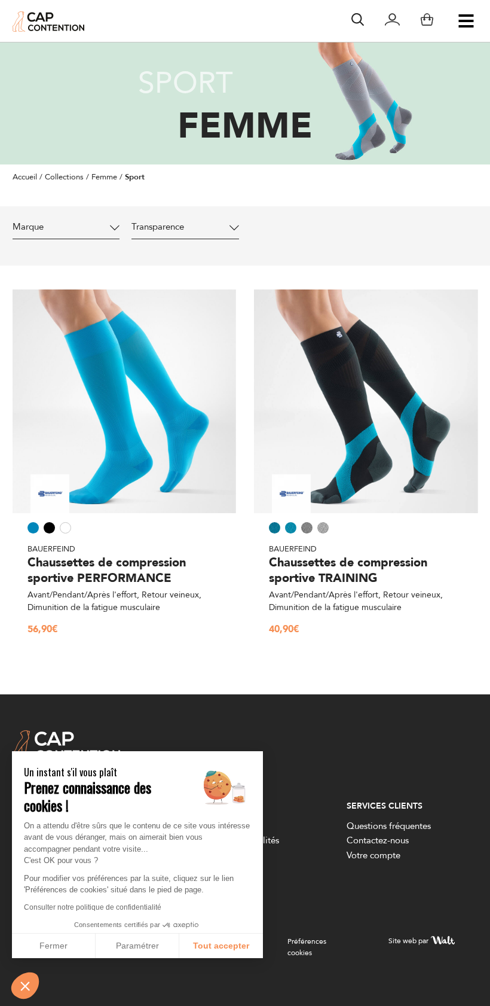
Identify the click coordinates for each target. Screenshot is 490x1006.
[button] (25, 985)
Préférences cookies (306, 947)
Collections (64, 176)
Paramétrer (137, 945)
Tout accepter (221, 945)
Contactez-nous (378, 840)
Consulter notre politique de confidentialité (92, 907)
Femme (104, 176)
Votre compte (373, 855)
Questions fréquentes (389, 826)
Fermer (53, 945)
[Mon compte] (392, 21)
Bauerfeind (51, 548)
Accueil (25, 176)
